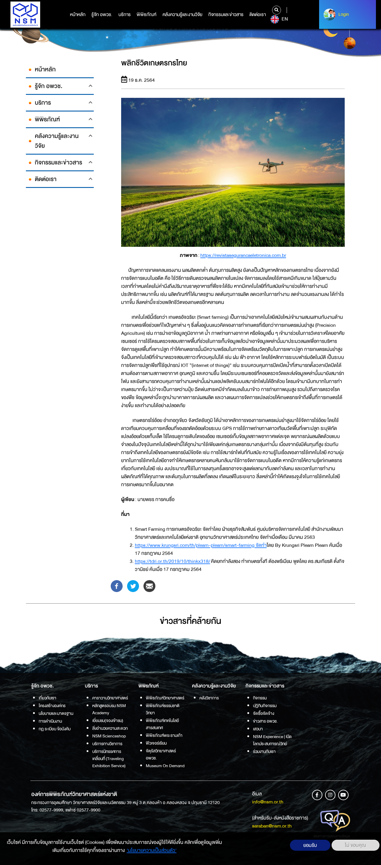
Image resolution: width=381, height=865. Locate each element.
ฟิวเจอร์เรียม (156, 743)
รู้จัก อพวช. (101, 14)
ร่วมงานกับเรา (264, 751)
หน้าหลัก (77, 14)
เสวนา (258, 728)
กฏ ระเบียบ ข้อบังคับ (55, 728)
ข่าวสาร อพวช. (265, 721)
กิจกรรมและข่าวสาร (225, 14)
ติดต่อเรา (257, 14)
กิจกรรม (260, 697)
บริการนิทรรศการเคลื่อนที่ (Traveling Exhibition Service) (109, 758)
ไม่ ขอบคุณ (355, 845)
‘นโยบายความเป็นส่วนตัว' (152, 850)
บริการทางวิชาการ (107, 743)
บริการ (124, 14)
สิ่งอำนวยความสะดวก (110, 728)
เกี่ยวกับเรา (47, 697)
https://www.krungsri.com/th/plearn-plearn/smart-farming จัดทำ (201, 545)
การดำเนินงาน (50, 721)
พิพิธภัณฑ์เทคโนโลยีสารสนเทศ (162, 724)
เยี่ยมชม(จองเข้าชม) (107, 720)
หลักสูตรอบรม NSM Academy (109, 709)
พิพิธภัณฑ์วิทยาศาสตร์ (165, 697)
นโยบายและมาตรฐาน (56, 713)
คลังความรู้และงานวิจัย (182, 14)
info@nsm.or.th (267, 802)
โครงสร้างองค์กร (52, 705)
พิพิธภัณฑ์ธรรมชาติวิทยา (162, 709)
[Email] (149, 586)
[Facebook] (117, 586)
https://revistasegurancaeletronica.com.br (243, 255)
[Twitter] (133, 586)
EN (284, 19)
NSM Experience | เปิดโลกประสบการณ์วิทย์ (272, 740)
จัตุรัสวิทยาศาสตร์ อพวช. (161, 754)
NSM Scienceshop (109, 736)
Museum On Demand (165, 765)
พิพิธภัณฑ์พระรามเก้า (164, 735)
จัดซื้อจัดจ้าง (263, 713)
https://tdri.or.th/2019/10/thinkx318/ (172, 561)
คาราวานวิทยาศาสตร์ (110, 697)
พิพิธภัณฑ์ (146, 14)
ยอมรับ (310, 845)
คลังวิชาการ (209, 697)
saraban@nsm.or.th (272, 826)
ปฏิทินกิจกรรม (265, 705)
